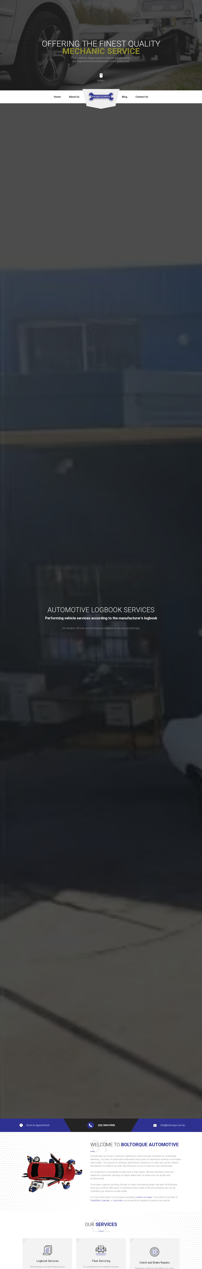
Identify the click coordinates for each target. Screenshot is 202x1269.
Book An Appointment (38, 1125)
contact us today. (143, 1197)
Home (57, 96)
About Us (74, 96)
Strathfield (95, 1200)
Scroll (101, 80)
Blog (124, 96)
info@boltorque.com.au (172, 1125)
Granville (105, 1200)
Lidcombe (118, 1200)
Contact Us (141, 96)
